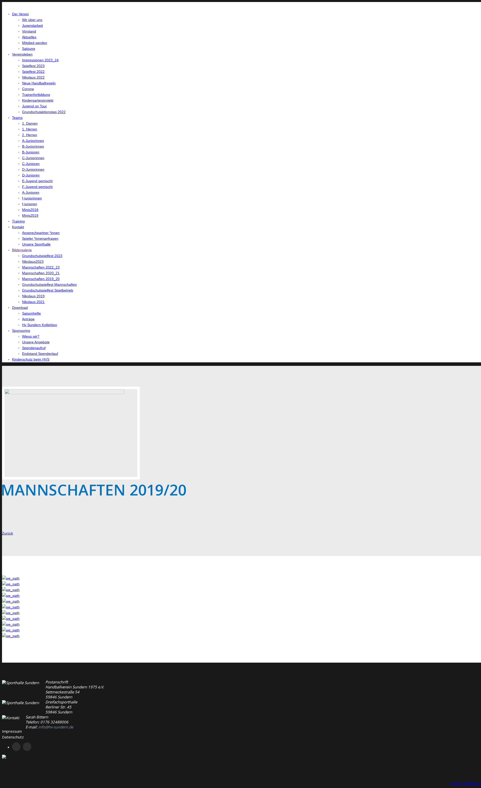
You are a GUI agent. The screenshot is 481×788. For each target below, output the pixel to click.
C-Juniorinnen (33, 158)
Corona (28, 89)
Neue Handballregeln (39, 83)
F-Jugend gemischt (37, 187)
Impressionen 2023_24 (40, 60)
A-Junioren (30, 192)
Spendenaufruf (34, 348)
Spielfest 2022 (33, 72)
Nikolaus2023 (33, 261)
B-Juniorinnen (33, 146)
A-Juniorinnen (33, 141)
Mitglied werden (34, 43)
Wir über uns (32, 20)
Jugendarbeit (32, 26)
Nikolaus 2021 (33, 302)
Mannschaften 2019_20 (41, 279)
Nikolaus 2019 (33, 296)
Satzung (28, 49)
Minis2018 (30, 210)
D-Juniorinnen (33, 169)
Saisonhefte (31, 313)
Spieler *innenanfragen (40, 238)
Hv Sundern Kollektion (39, 325)
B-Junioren (30, 152)
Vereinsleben (22, 54)
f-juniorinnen (32, 198)
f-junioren (29, 204)
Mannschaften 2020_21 (41, 273)
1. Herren (29, 129)
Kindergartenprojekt (37, 100)
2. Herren (29, 135)
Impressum (12, 731)
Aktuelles (29, 37)
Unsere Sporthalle (36, 244)
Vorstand (29, 31)
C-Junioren (31, 164)
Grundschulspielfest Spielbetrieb (47, 290)
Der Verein (20, 14)
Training (18, 221)
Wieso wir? (30, 336)
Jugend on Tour (34, 106)
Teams (17, 118)
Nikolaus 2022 (33, 77)
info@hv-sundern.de (55, 726)
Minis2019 (30, 215)
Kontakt (18, 227)
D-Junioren (31, 175)
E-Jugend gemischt (37, 181)
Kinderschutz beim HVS (30, 359)
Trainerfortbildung (36, 95)
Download (20, 308)
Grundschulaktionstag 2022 (44, 112)
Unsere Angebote (36, 342)
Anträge (28, 319)
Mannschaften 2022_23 (41, 267)
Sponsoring (21, 331)
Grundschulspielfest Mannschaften (49, 285)
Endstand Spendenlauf (40, 354)
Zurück (7, 533)
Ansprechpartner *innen (41, 233)
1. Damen (30, 123)
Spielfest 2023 (33, 66)
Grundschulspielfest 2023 (42, 256)
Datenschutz (13, 736)
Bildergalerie (22, 250)
